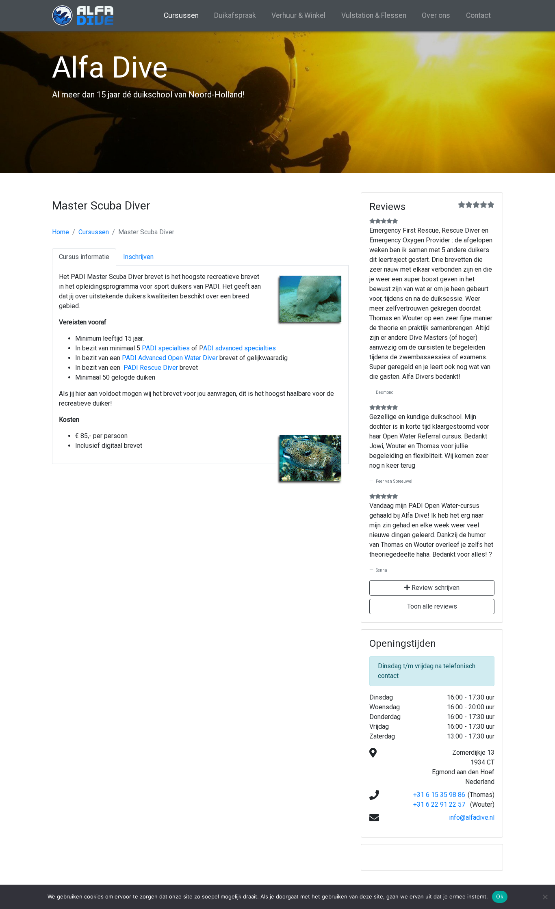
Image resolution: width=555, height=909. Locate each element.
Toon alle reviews (432, 606)
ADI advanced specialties (239, 348)
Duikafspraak (235, 15)
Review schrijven (435, 588)
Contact (478, 15)
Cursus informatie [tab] (84, 257)
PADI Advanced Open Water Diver (170, 358)
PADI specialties (166, 348)
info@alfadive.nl (471, 817)
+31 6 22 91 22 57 (439, 804)
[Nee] (545, 897)
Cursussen (181, 15)
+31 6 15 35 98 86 (439, 795)
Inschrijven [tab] (138, 257)
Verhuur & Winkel (298, 15)
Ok (499, 896)
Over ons (436, 15)
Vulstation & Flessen (373, 15)
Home (60, 232)
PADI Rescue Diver (151, 367)
